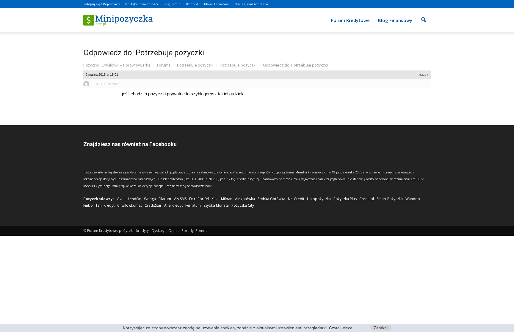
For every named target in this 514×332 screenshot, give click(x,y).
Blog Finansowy (395, 20)
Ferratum (193, 205)
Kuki (214, 198)
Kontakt (192, 4)
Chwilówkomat (129, 205)
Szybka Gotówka (271, 198)
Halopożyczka (319, 198)
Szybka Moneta (216, 205)
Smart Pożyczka (390, 198)
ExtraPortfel (199, 198)
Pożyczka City (242, 205)
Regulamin (172, 4)
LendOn (134, 198)
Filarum (165, 198)
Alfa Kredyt (173, 205)
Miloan (226, 198)
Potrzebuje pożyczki (195, 65)
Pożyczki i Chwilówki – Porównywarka (117, 65)
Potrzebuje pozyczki (238, 65)
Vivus (121, 198)
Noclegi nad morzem (251, 4)
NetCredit (296, 198)
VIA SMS (180, 198)
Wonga (150, 198)
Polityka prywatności (141, 4)
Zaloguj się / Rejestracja (101, 4)
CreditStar (153, 205)
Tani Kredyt (105, 205)
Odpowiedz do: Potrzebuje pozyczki (143, 52)
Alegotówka (245, 198)
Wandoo (412, 198)
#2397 (423, 74)
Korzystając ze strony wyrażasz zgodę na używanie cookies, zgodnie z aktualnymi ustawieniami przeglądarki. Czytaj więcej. (239, 327)
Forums (163, 65)
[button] (423, 16)
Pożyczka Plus (345, 198)
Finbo (88, 205)
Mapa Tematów (216, 4)
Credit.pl (366, 198)
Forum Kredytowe (350, 20)
